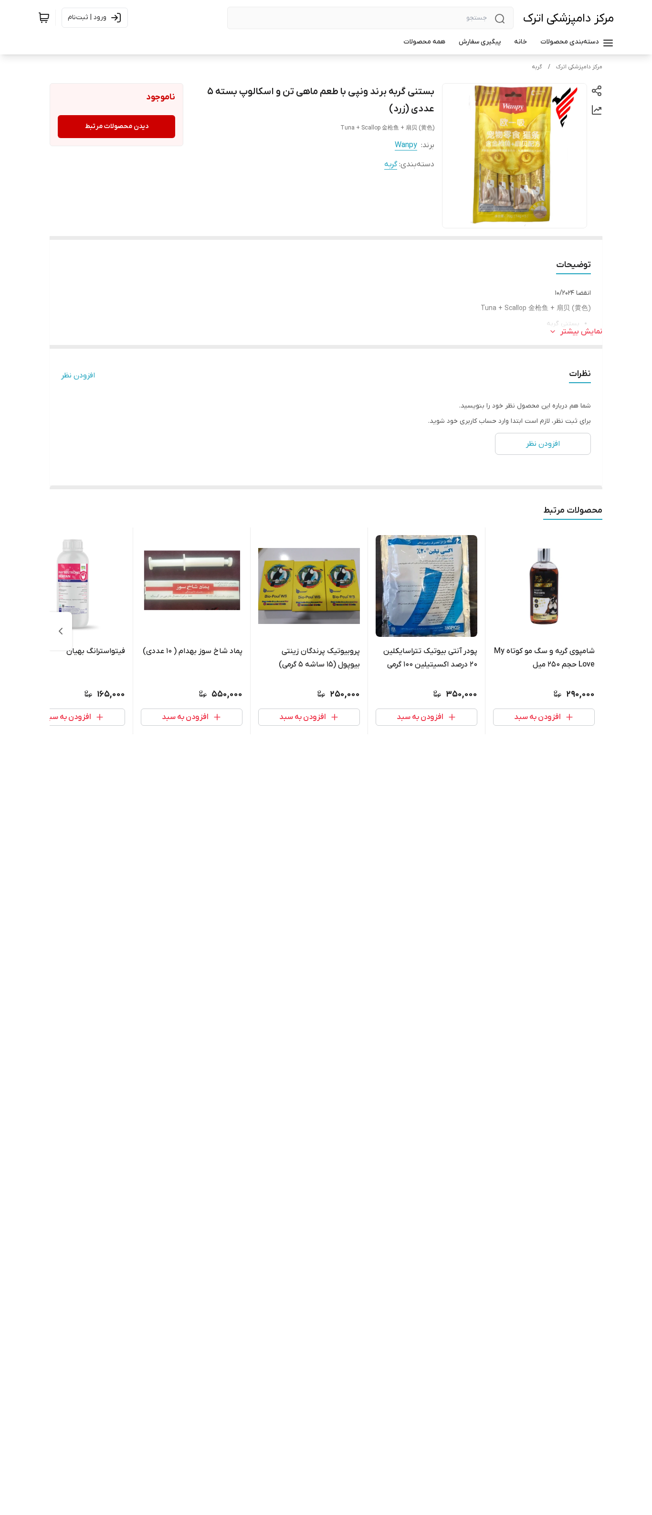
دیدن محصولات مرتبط (116, 126)
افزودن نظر (78, 375)
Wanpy (406, 145)
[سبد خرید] (44, 17)
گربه (537, 67)
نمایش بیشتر (581, 331)
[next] (60, 631)
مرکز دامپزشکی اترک (568, 18)
